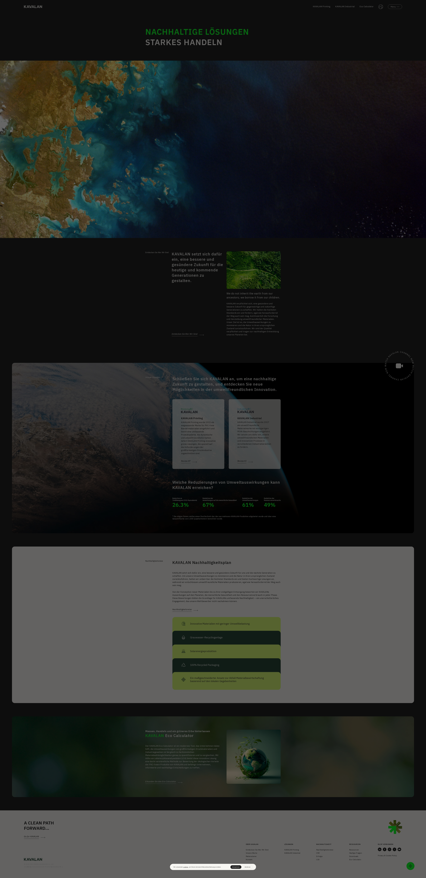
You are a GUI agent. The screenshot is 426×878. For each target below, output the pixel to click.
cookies (185, 867)
